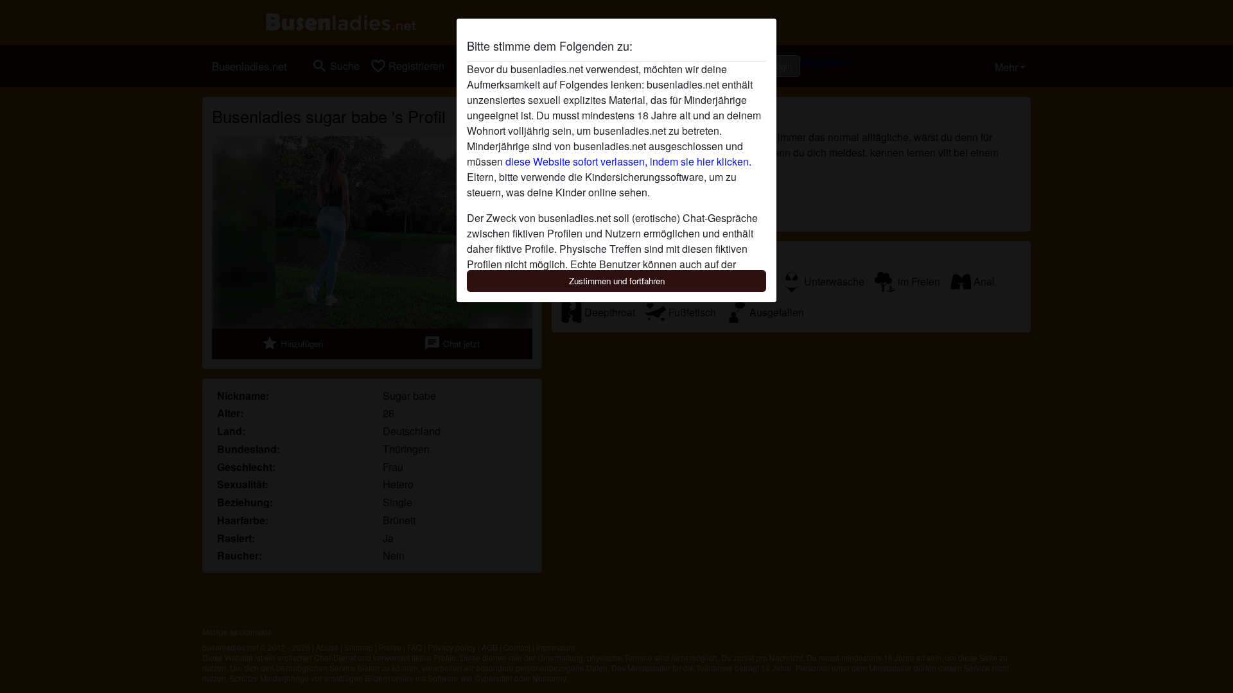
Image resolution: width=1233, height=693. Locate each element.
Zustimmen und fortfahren (617, 281)
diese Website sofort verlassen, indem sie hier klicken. (628, 161)
